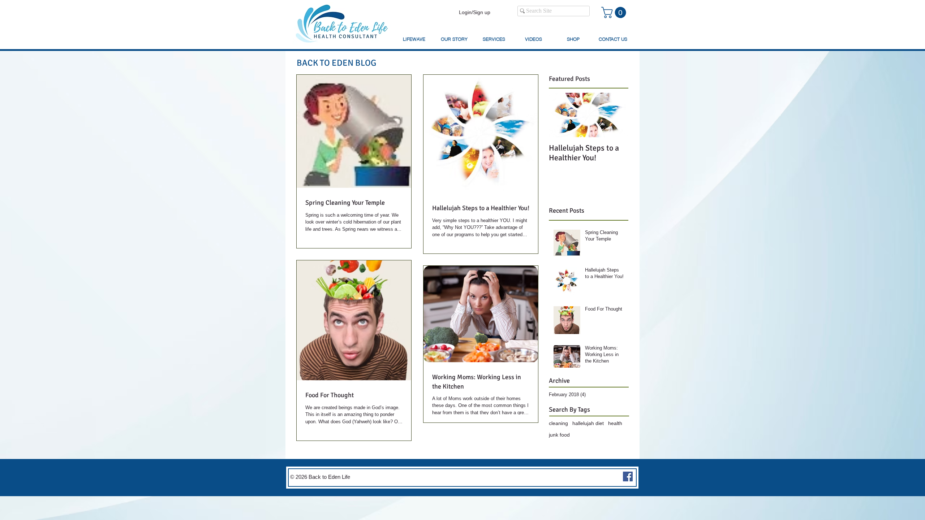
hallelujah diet (588, 423)
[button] (615, 12)
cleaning (558, 423)
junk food (559, 435)
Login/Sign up (474, 12)
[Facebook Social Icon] (628, 476)
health (615, 423)
